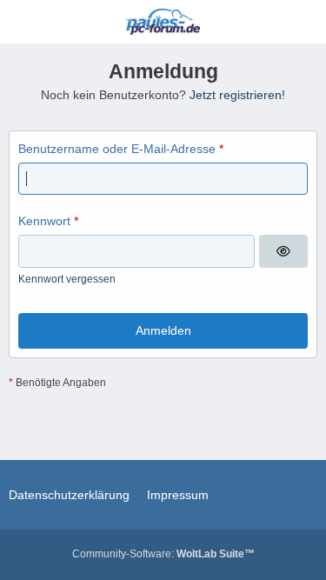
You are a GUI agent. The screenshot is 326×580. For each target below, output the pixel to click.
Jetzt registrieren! (237, 95)
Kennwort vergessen (67, 279)
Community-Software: (163, 554)
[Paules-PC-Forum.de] (163, 21)
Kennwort (44, 221)
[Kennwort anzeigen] (283, 251)
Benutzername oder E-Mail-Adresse (117, 149)
